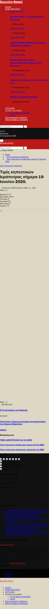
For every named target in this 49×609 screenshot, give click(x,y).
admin (3, 430)
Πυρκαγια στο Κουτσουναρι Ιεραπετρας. (21, 528)
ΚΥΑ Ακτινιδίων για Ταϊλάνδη (14, 410)
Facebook (9, 574)
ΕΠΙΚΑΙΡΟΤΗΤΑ (12, 9)
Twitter (8, 577)
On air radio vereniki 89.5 (20, 113)
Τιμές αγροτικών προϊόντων (16, 117)
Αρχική (8, 7)
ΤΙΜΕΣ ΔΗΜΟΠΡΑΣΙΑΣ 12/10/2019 (16, 440)
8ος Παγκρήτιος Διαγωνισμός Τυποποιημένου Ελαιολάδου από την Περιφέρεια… (26, 63)
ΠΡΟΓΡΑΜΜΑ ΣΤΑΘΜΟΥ (16, 120)
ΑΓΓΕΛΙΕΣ (10, 108)
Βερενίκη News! (11, 2)
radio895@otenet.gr (17, 563)
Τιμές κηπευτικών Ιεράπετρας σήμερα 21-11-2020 (22, 450)
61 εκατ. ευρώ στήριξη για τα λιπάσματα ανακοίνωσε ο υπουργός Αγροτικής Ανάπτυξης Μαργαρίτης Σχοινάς (27, 525)
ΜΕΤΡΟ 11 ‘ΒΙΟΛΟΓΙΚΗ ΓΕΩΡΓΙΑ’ (24, 97)
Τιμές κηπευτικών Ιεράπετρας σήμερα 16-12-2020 (22, 445)
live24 (12, 115)
